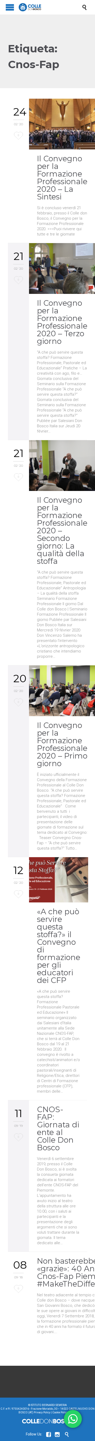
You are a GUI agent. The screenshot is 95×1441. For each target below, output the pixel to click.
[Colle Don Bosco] (50, 7)
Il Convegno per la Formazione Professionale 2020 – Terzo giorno (62, 322)
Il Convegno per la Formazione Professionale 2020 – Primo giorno (62, 744)
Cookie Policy (60, 1412)
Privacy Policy (42, 1412)
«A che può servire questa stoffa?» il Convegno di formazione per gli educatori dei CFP (58, 946)
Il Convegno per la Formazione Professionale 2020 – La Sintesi (62, 177)
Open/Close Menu (10, 7)
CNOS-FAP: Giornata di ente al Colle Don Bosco (58, 1128)
